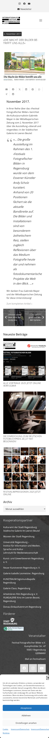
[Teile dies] (13, 89)
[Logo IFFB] (11, 20)
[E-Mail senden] (6, 89)
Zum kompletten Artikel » (19, 303)
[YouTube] (29, 3)
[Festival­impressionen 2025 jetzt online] (24, 471)
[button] (41, 20)
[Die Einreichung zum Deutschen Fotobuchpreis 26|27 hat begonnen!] (24, 417)
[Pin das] (32, 89)
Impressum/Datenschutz (20, 729)
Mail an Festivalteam (35, 658)
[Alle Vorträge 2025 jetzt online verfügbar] (24, 362)
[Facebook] (24, 3)
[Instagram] (19, 3)
